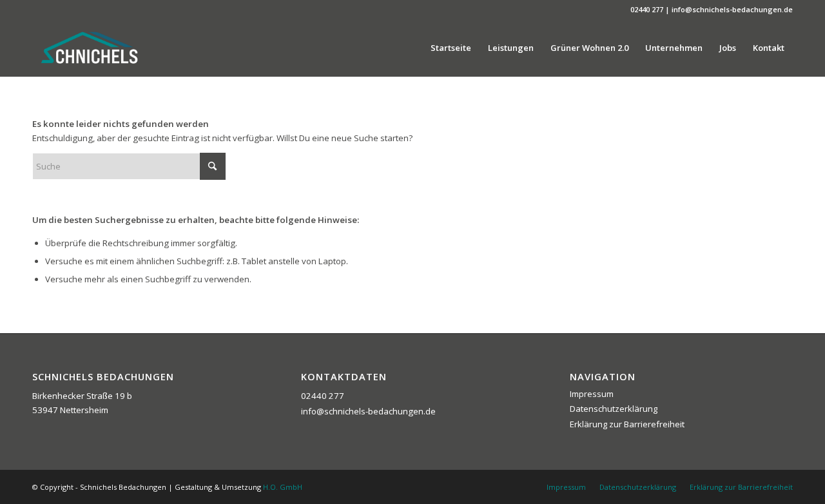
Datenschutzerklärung (613, 408)
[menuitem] (451, 47)
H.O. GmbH (282, 487)
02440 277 (322, 396)
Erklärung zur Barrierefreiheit (627, 424)
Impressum (592, 394)
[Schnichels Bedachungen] (89, 47)
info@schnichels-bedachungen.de (368, 411)
